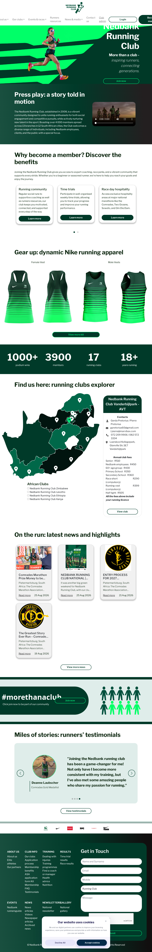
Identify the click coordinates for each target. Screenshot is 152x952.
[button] (74, 232)
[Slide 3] (77, 799)
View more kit (76, 334)
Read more (25, 595)
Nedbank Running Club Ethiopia (47, 495)
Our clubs (17, 19)
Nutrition (47, 884)
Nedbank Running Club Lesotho (47, 492)
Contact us (90, 19)
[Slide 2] (75, 799)
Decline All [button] (60, 942)
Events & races (36, 19)
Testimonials (32, 892)
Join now (121, 81)
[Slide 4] (79, 799)
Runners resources (55, 19)
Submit (111, 933)
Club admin (102, 19)
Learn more (34, 218)
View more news (76, 667)
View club (122, 511)
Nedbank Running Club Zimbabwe (49, 488)
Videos (29, 914)
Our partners (14, 867)
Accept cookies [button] (92, 942)
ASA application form (31, 878)
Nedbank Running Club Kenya (46, 499)
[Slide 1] (72, 799)
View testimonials (76, 811)
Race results (67, 863)
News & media (73, 19)
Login (123, 19)
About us (12, 856)
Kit (32, 881)
